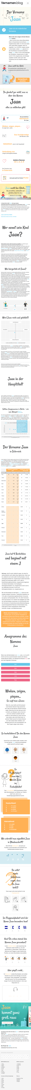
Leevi (2, 1079)
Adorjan (4, 466)
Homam (3, 540)
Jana (15, 676)
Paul (10, 248)
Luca (18, 1072)
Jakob (13, 463)
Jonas (6, 248)
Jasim (15, 291)
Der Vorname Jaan (7, 169)
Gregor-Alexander (3, 512)
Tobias (15, 250)
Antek (11, 291)
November (13, 829)
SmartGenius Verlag (20, 1078)
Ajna (15, 668)
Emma (2, 1071)
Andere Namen (19, 161)
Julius (14, 806)
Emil (10, 416)
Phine (2, 1081)
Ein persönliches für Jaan (24, 118)
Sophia (3, 1073)
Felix (2, 486)
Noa (2, 1086)
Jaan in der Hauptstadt (13, 144)
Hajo (2, 1085)
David (3, 489)
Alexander (3, 416)
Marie (2, 1063)
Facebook (18, 1080)
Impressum (18, 1079)
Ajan (15, 664)
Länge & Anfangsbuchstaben (9, 152)
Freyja (2, 1080)
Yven (2, 536)
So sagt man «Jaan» (12, 127)
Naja (15, 680)
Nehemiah (10, 466)
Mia (2, 1070)
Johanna (3, 1072)
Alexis (2, 1082)
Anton (14, 807)
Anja (26, 658)
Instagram (18, 1081)
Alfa (12, 826)
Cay (2, 466)
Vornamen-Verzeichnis (7, 1052)
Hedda (2, 1087)
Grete (2, 1078)
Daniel (27, 250)
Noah (3, 501)
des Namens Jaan (21, 135)
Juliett (12, 824)
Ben (2, 248)
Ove (2, 1083)
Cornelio (27, 465)
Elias (23, 416)
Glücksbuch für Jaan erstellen (15, 195)
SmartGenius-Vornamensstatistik (8, 436)
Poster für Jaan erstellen (7, 1022)
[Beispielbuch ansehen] (15, 79)
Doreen (2, 1084)
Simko (3, 506)
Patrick (18, 250)
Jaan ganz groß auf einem (19, 178)
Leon (4, 248)
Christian (22, 250)
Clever (8, 291)
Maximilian (17, 463)
